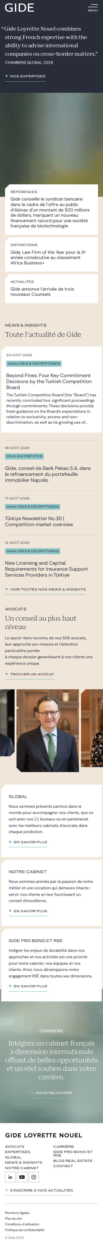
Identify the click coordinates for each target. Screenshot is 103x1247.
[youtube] (22, 1177)
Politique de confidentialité (24, 1230)
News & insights (23, 1162)
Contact (63, 1166)
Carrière (63, 1146)
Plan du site (13, 1218)
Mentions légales (17, 1213)
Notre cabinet (22, 1168)
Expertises (17, 1152)
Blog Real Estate (72, 1161)
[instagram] (33, 1177)
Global (13, 1157)
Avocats (14, 1146)
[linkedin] (10, 1177)
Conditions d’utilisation (22, 1224)
